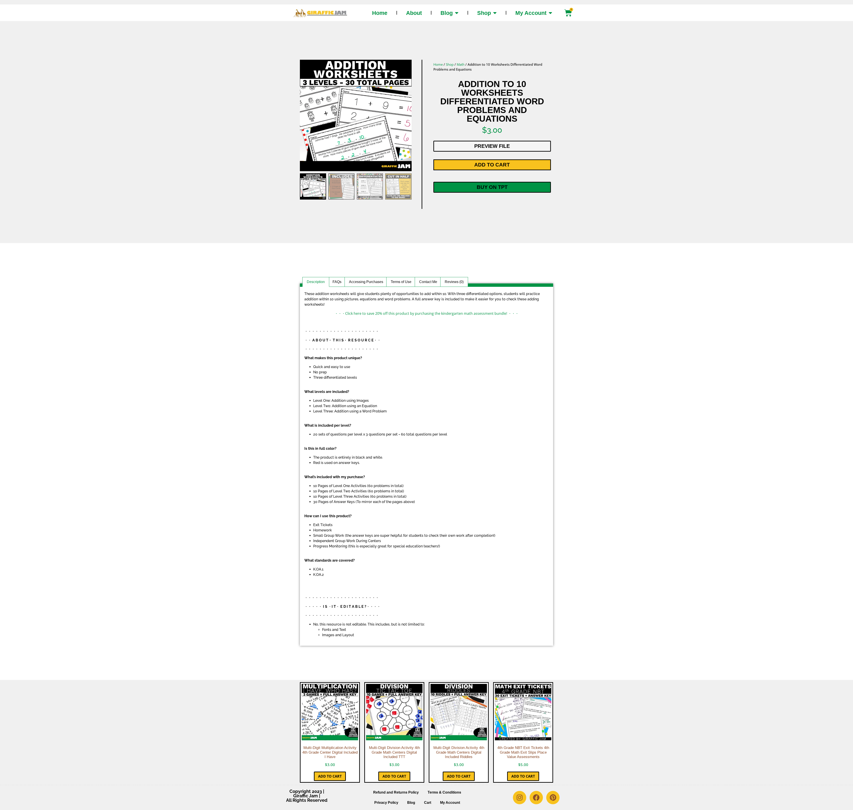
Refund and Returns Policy (396, 792)
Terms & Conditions (444, 792)
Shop (484, 13)
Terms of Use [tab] (401, 282)
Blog (446, 13)
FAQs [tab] (337, 282)
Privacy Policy (386, 802)
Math (460, 64)
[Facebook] (536, 797)
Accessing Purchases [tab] (366, 282)
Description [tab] (316, 282)
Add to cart (492, 165)
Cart (427, 802)
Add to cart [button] (330, 776)
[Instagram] (519, 797)
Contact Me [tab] (428, 282)
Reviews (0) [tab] (454, 282)
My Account (530, 13)
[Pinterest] (553, 797)
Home (379, 13)
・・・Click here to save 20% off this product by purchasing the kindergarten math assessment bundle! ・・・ (427, 313)
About (414, 13)
